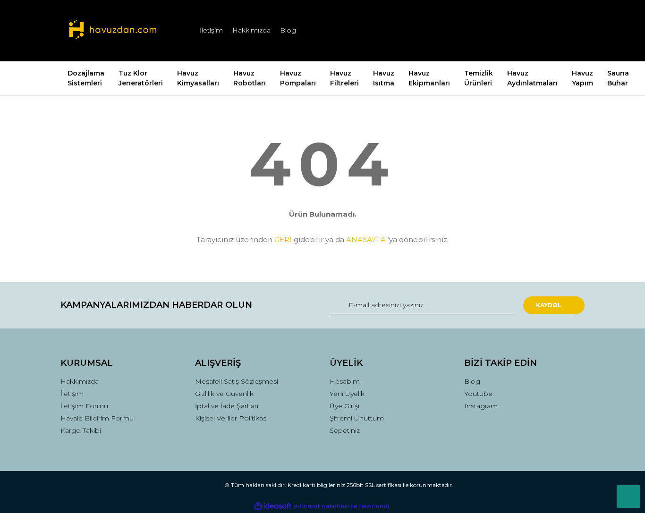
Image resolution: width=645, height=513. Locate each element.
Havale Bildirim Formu (97, 418)
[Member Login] (524, 30)
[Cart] (573, 30)
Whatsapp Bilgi (628, 496)
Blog (288, 30)
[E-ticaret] (321, 506)
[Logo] (112, 31)
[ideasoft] (273, 506)
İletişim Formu (84, 406)
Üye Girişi (344, 406)
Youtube (478, 393)
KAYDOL (548, 305)
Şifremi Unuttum (357, 418)
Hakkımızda (251, 30)
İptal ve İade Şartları (226, 406)
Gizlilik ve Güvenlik (224, 393)
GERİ (283, 239)
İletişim (211, 30)
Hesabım (345, 381)
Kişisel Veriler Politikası (231, 418)
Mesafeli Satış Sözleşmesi (236, 381)
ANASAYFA (366, 239)
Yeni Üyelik (347, 393)
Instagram (481, 406)
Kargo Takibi (80, 430)
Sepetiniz (345, 430)
